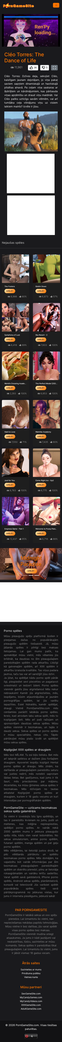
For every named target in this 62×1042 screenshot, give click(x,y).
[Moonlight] (25, 575)
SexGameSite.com (31, 993)
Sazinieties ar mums (31, 969)
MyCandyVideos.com (31, 1001)
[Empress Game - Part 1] (15, 511)
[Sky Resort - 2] (46, 317)
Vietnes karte (31, 977)
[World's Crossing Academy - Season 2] (15, 366)
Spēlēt (9, 291)
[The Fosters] (15, 268)
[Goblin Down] (46, 268)
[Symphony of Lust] (15, 317)
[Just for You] (15, 462)
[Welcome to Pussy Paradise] (46, 511)
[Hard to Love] (15, 414)
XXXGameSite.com (31, 1005)
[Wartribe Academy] (46, 414)
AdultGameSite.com (31, 1008)
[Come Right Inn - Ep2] (46, 462)
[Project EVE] (36, 575)
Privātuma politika (31, 973)
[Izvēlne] (56, 5)
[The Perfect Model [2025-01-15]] (46, 366)
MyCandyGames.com (31, 997)
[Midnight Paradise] (31, 575)
